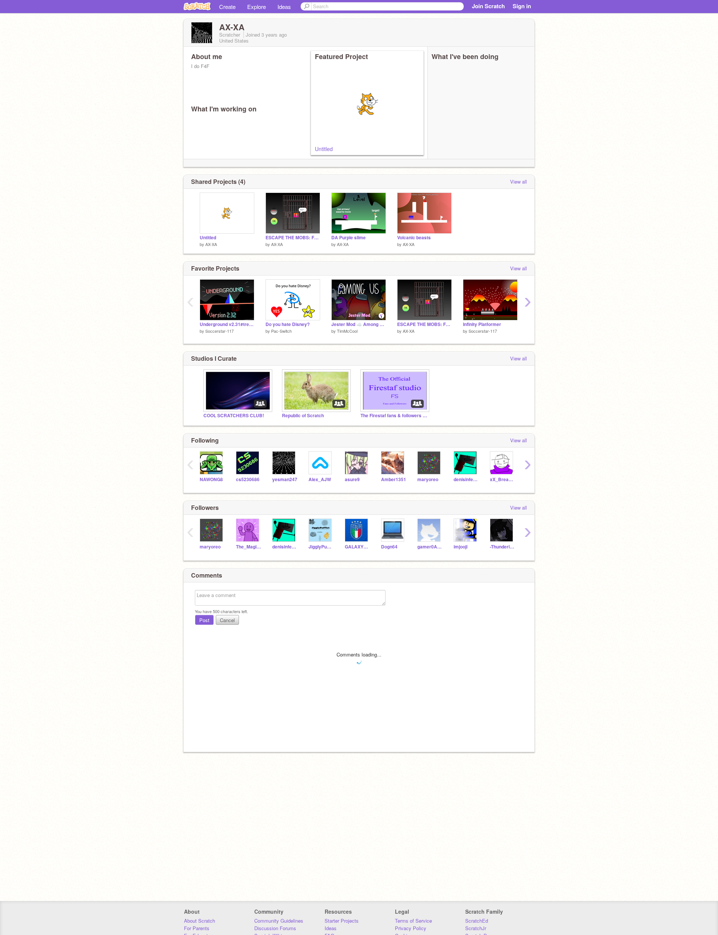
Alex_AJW (320, 479)
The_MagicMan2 (248, 547)
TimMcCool (347, 331)
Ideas (284, 6)
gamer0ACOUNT (429, 547)
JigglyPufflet (321, 547)
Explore (256, 6)
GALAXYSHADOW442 (357, 547)
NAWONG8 (211, 479)
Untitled (324, 149)
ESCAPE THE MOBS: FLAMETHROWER (293, 237)
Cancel (227, 620)
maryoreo (427, 479)
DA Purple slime (348, 237)
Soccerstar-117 (219, 331)
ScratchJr (475, 928)
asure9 (352, 479)
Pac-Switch (281, 331)
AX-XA (211, 244)
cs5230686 (248, 479)
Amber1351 (393, 479)
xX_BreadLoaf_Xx (502, 479)
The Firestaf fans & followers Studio (394, 415)
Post (204, 620)
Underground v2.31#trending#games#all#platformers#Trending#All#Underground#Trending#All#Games (227, 324)
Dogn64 (389, 547)
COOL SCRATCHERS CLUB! (233, 415)
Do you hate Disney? (288, 324)
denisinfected (466, 479)
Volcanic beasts (414, 237)
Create (227, 6)
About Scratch (199, 920)
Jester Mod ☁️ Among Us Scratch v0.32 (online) (358, 324)
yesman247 (284, 479)
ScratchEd (476, 920)
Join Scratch (488, 6)
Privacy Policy (410, 928)
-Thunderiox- (502, 547)
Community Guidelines (278, 920)
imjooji (460, 547)
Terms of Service (413, 920)
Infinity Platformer (482, 324)
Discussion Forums (275, 928)
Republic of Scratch (303, 415)
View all (518, 181)
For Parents (196, 928)
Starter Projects (342, 920)
